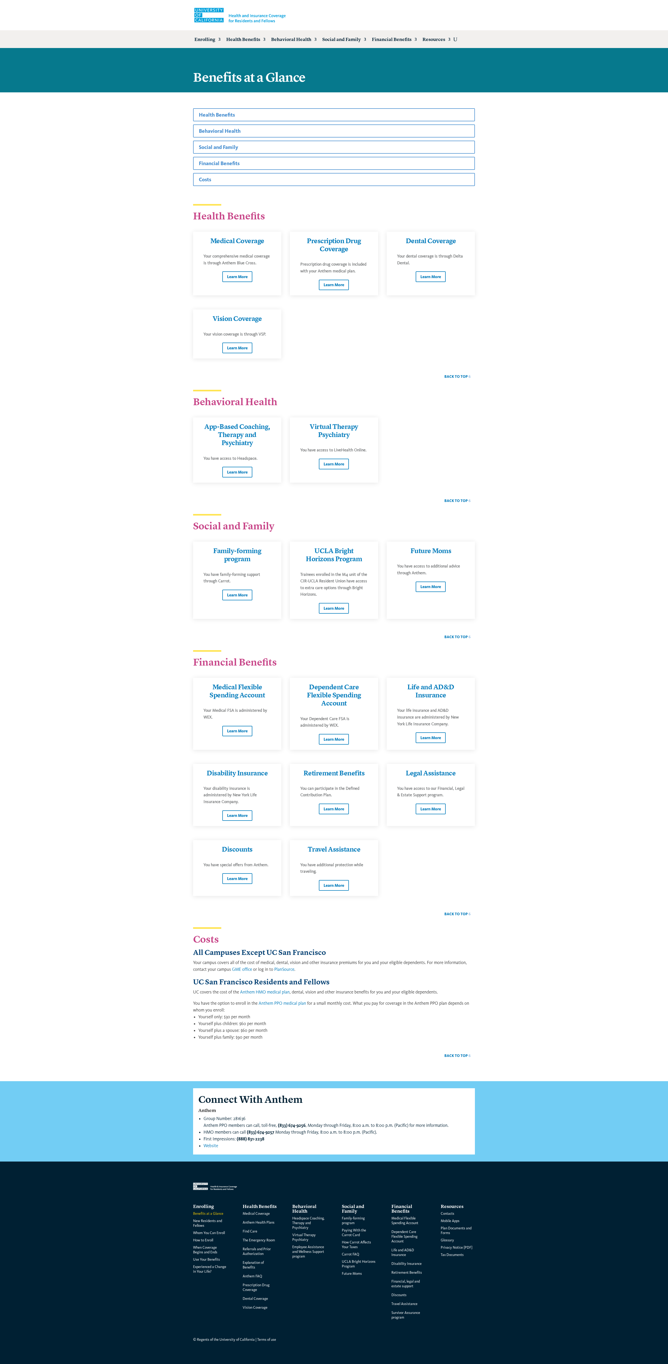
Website (211, 1145)
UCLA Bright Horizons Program (334, 555)
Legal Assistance (431, 773)
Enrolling (204, 40)
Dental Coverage (431, 241)
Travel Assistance (334, 849)
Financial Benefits (391, 40)
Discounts (237, 849)
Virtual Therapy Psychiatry (334, 431)
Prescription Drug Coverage (334, 245)
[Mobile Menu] (455, 39)
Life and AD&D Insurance (430, 691)
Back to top (456, 376)
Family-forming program (237, 555)
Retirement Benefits (334, 773)
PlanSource (284, 969)
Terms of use (266, 1339)
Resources (433, 40)
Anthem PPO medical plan (282, 1003)
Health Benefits (243, 40)
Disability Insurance (237, 773)
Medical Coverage (237, 241)
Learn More (237, 276)
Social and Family (341, 40)
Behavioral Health (291, 40)
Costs (205, 179)
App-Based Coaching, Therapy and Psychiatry (237, 435)
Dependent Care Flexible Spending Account (334, 695)
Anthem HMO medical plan (265, 992)
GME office (242, 969)
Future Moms (430, 551)
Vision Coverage (237, 319)
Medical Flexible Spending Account (237, 691)
